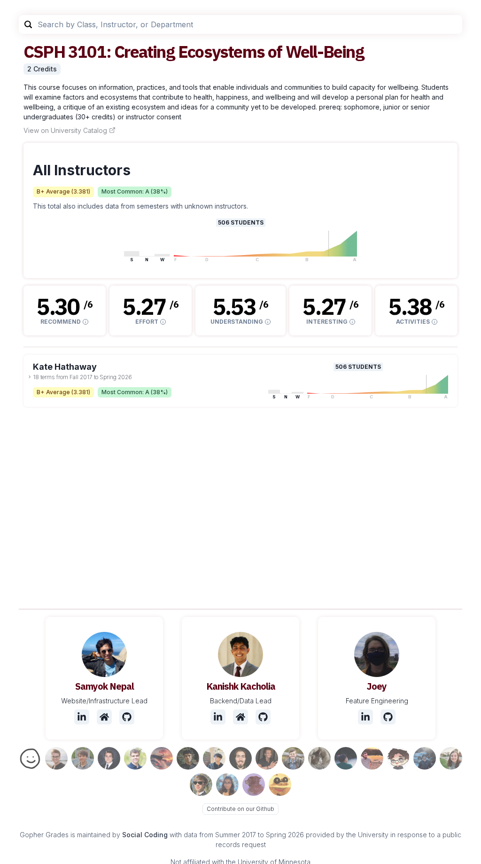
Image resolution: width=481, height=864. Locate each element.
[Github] (126, 716)
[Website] (104, 716)
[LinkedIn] (81, 716)
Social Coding (145, 835)
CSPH (44, 51)
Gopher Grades (44, 835)
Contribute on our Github (240, 808)
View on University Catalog (65, 130)
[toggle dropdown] (29, 376)
